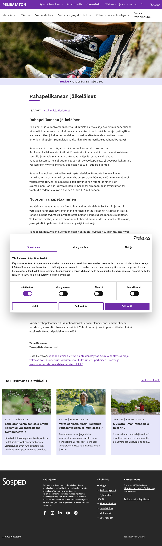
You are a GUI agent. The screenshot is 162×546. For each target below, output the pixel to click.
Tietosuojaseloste (11, 536)
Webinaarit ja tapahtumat (121, 4)
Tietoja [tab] (128, 247)
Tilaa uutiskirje (108, 503)
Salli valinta (81, 306)
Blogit (103, 485)
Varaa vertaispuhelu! (144, 15)
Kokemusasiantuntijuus (112, 15)
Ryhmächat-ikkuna (51, 4)
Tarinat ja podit (108, 490)
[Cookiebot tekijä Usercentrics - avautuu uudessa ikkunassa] (136, 238)
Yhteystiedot (94, 4)
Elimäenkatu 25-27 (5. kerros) (139, 488)
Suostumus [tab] (33, 247)
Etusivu (64, 82)
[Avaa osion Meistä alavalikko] (14, 15)
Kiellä (35, 306)
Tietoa (25, 15)
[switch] (63, 293)
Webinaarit (106, 513)
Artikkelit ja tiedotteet (57, 111)
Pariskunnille (74, 4)
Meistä (7, 15)
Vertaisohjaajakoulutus (74, 15)
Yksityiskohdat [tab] (81, 247)
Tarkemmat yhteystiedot (137, 499)
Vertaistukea (44, 15)
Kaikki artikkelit (150, 380)
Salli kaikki (127, 306)
